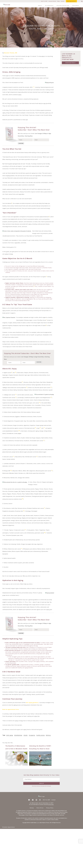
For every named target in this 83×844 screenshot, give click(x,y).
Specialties (63, 5)
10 (15, 372)
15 (35, 427)
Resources (75, 5)
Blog (58, 1)
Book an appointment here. (10, 709)
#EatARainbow (18, 735)
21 (24, 510)
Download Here (70, 62)
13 (51, 397)
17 (44, 427)
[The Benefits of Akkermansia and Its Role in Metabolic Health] (16, 758)
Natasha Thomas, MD (10, 53)
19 (11, 470)
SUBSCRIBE (21, 143)
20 (22, 498)
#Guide (26, 735)
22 (44, 532)
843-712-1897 (44, 1)
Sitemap (32, 807)
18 (19, 430)
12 (26, 387)
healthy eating (40, 735)
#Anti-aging (9, 735)
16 (40, 427)
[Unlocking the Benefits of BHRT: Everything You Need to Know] (40, 758)
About (40, 5)
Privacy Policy (49, 807)
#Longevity (32, 735)
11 (22, 382)
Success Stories (52, 1)
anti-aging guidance (32, 702)
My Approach (49, 5)
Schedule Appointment (8, 827)
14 (39, 402)
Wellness (48, 735)
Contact (62, 1)
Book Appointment (71, 1)
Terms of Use (40, 807)
